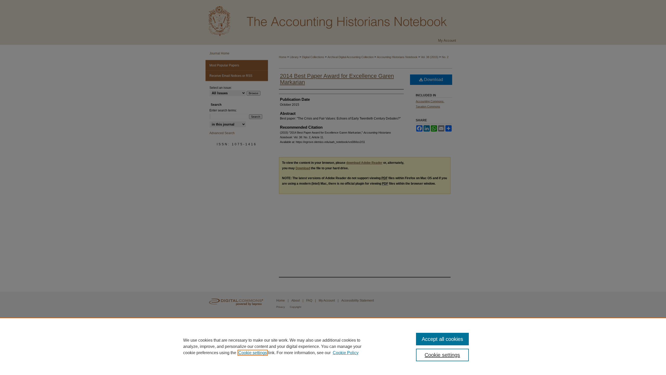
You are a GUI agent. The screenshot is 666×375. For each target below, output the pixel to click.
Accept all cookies (442, 339)
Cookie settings (252, 353)
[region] (333, 346)
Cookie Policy (345, 353)
